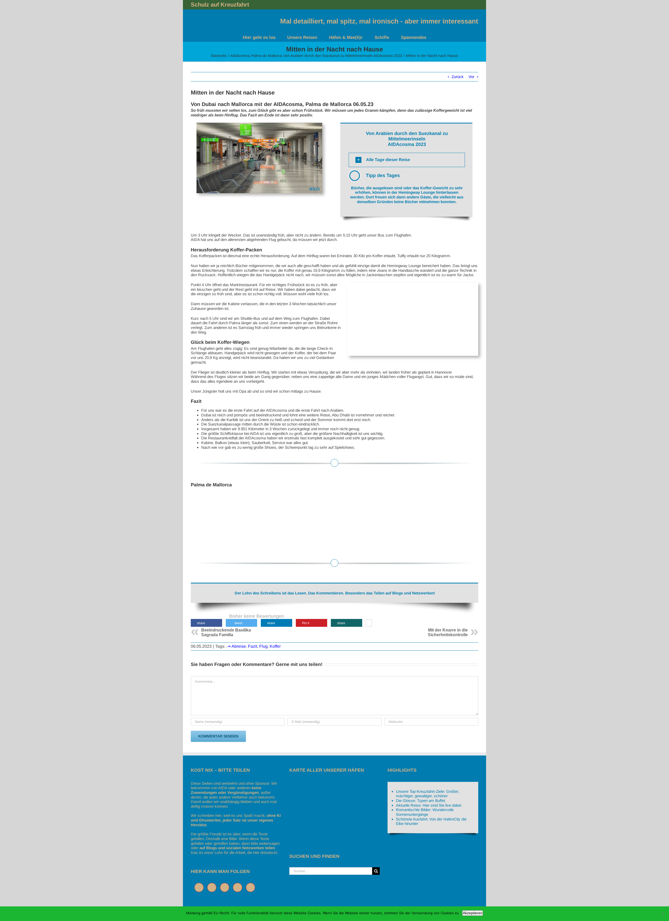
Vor (471, 76)
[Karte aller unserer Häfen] (328, 783)
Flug (263, 646)
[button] (407, 160)
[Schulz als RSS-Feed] (252, 887)
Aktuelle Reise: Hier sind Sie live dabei (428, 805)
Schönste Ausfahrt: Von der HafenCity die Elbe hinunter (431, 821)
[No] (662, 913)
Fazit (252, 646)
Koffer (275, 646)
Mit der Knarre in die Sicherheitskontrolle (448, 632)
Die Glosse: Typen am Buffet (420, 800)
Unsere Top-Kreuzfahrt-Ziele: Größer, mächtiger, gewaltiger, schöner (427, 793)
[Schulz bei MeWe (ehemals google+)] (200, 887)
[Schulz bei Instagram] (226, 887)
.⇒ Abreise (236, 646)
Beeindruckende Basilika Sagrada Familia (226, 632)
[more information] (369, 624)
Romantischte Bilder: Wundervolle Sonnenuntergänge (425, 812)
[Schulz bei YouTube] (239, 887)
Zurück (458, 76)
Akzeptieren (472, 913)
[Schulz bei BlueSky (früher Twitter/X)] (213, 887)
